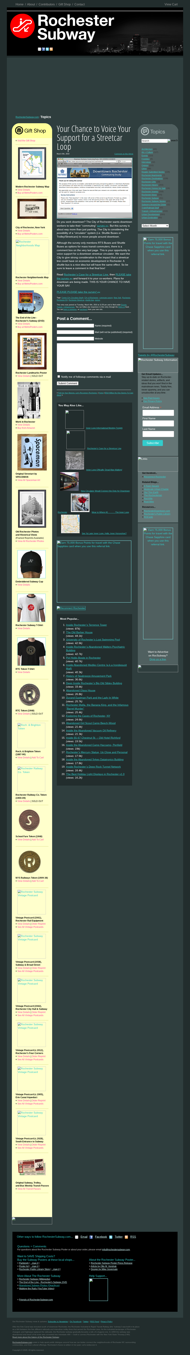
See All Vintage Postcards (30, 927)
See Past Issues (151, 398)
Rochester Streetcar (76, 300)
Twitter (119, 1236)
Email (84, 1236)
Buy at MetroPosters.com (29, 193)
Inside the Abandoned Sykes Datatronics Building (95, 759)
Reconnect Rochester (155, 476)
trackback (83, 309)
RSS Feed (94, 1321)
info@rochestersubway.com (116, 1249)
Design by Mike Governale (104, 1269)
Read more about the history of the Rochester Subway (35, 1337)
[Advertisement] (95, 85)
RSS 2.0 (121, 307)
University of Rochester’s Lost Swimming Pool (93, 639)
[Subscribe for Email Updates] (77, 1238)
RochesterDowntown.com (157, 511)
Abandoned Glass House (80, 690)
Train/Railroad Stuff (150, 208)
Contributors (47, 4)
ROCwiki (148, 517)
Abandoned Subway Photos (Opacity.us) (39, 1285)
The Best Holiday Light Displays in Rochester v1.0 (95, 774)
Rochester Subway (150, 198)
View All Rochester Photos (30, 541)
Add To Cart (38, 757)
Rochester (126, 298)
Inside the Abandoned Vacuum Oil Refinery (91, 730)
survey (101, 225)
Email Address (151, 407)
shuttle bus (89, 300)
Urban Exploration (150, 217)
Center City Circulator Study (72, 298)
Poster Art (24, 1266)
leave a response (70, 309)
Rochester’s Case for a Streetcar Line (86, 274)
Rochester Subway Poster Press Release (111, 1263)
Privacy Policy (106, 1321)
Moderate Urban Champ (156, 489)
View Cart (171, 4)
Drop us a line (158, 659)
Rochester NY (62, 300)
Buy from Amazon (26, 428)
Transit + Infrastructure (66, 307)
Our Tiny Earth (151, 492)
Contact (79, 4)
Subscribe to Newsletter (58, 1321)
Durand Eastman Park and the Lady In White (92, 697)
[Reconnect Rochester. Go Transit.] (98, 1300)
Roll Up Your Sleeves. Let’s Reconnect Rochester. (77, 393)
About (31, 4)
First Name (148, 418)
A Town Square (151, 486)
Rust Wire (149, 501)
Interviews (146, 162)
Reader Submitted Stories (153, 172)
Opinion (145, 165)
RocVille (148, 498)
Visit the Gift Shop (26, 140)
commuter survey (106, 298)
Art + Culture (147, 152)
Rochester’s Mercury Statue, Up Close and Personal (96, 752)
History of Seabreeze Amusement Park (89, 675)
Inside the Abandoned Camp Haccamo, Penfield (94, 744)
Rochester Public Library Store (34, 1269)
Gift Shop (64, 4)
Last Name (148, 428)
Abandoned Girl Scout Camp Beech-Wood (91, 723)
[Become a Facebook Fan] (91, 1238)
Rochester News (149, 195)
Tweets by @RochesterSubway (156, 355)
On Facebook (75, 1321)
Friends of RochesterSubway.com (36, 1299)
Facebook (101, 1236)
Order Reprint (38, 924)
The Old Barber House (79, 632)
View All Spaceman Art (28, 480)
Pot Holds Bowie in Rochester (83, 657)
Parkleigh (24, 1263)
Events (124, 305)
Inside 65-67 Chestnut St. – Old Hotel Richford (93, 737)
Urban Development (151, 214)
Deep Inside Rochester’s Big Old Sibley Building (94, 683)
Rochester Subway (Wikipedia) (34, 1279)
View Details (23, 190)
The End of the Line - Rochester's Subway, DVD (43, 1282)
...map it (34, 1263)
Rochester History (150, 185)
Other (144, 168)
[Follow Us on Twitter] (111, 1238)
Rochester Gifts (149, 182)
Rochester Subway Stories (154, 201)
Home (20, 4)
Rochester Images (150, 191)
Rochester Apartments (152, 175)
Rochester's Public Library (157, 514)
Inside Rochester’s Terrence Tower (86, 624)
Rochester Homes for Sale (154, 188)
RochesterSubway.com (27, 117)
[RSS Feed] (126, 1238)
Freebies (146, 159)
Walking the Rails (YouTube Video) (36, 1288)
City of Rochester (91, 298)
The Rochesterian (153, 495)
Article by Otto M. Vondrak (104, 1266)
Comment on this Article (123, 154)
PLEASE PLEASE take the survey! (77, 291)
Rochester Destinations (152, 178)
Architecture (147, 149)
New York (117, 298)
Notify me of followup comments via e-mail (86, 376)
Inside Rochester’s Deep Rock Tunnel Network (93, 766)
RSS (133, 1236)
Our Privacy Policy (152, 401)
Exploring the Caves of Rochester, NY (88, 715)
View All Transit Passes (29, 1189)
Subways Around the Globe (154, 204)
